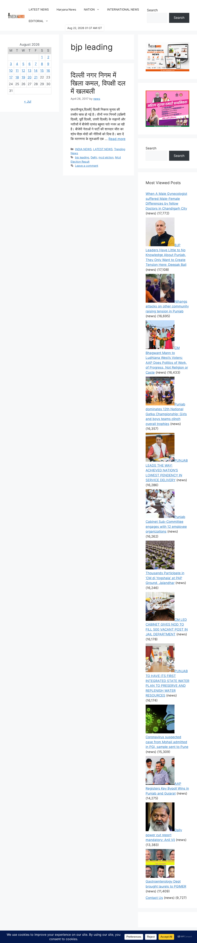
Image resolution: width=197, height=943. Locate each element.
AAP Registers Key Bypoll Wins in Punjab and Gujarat (167, 788)
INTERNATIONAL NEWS (123, 9)
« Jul (27, 101)
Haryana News (66, 9)
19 (23, 77)
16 (48, 70)
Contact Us (154, 898)
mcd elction (106, 157)
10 (11, 70)
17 (11, 77)
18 (17, 77)
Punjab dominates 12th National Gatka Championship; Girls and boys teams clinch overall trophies (166, 414)
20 (30, 77)
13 (29, 70)
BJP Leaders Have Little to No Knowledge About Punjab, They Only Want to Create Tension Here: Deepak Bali (166, 255)
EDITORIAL (36, 21)
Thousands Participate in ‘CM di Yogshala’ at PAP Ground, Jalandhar (165, 578)
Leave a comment (86, 165)
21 (36, 77)
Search (152, 10)
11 (17, 70)
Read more (117, 139)
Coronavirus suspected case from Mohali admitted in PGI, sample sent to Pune (167, 742)
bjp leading (82, 157)
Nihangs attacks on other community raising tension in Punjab (167, 306)
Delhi (94, 157)
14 (36, 70)
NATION (89, 9)
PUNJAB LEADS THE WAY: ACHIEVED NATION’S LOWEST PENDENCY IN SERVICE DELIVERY (167, 470)
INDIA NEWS (83, 149)
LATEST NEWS (39, 9)
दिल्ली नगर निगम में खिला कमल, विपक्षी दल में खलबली (98, 83)
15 (42, 70)
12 (23, 70)
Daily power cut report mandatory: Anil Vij (164, 835)
